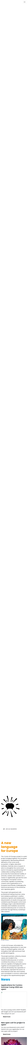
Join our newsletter (11, 829)
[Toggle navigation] (25, 2)
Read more (6, 1017)
